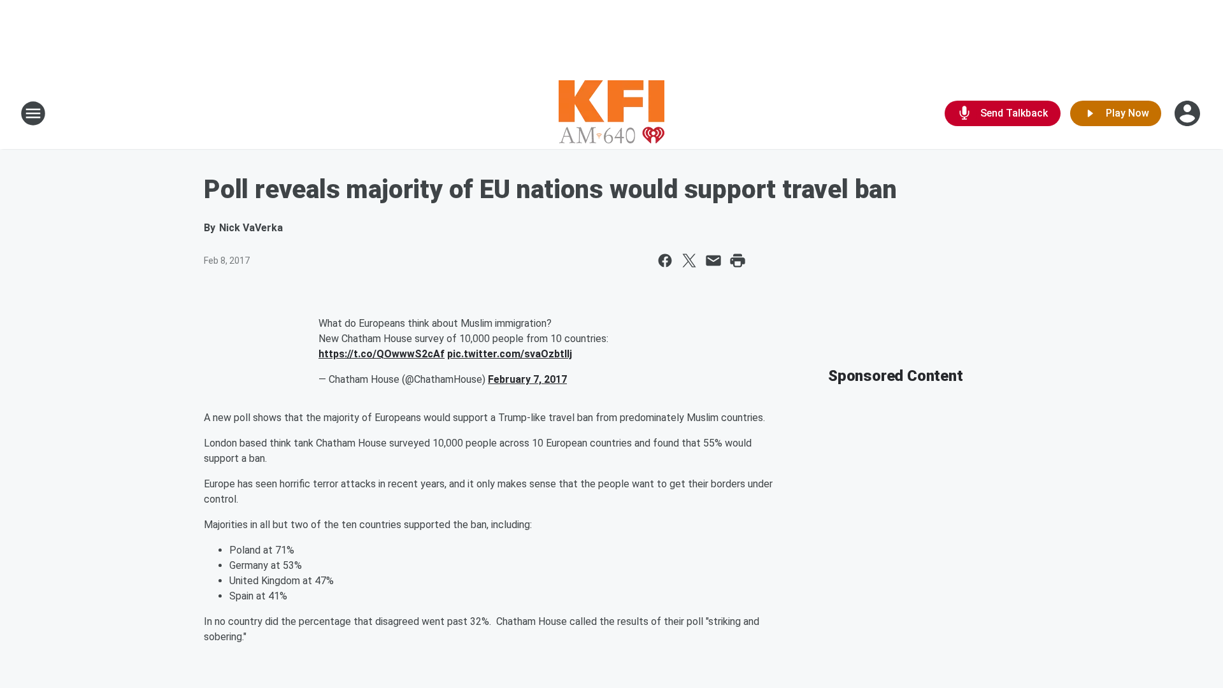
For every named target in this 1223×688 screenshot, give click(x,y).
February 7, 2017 (527, 379)
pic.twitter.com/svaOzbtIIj (509, 354)
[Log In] (1189, 113)
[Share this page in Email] (713, 260)
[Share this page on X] (689, 260)
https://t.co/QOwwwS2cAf (381, 354)
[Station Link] (611, 113)
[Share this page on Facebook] (665, 260)
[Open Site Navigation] (33, 113)
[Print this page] (738, 260)
